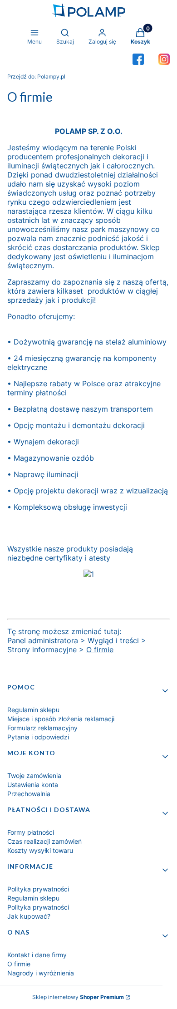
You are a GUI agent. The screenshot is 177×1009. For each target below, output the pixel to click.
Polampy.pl (36, 76)
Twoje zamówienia (34, 775)
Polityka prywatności (38, 889)
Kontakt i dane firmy (37, 955)
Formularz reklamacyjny (42, 728)
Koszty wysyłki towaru (40, 850)
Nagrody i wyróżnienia (40, 973)
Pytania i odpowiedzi (38, 737)
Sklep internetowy (78, 997)
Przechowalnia (28, 793)
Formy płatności (30, 832)
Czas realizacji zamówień (44, 841)
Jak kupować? (28, 916)
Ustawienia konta (32, 784)
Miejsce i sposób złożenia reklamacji (60, 719)
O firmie (99, 649)
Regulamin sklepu (33, 710)
